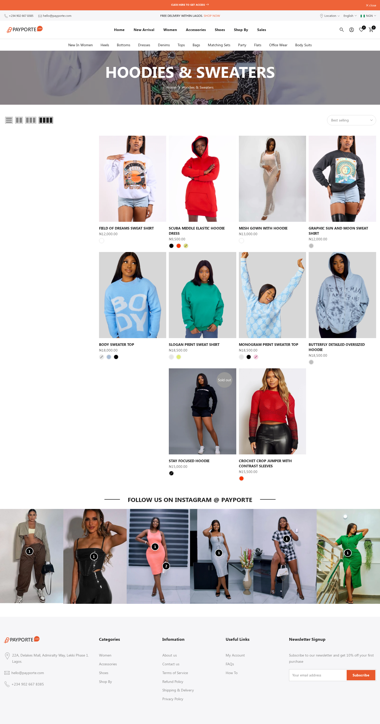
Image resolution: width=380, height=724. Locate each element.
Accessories (196, 29)
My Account (235, 655)
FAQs (230, 663)
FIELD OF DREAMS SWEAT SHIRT (126, 228)
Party (242, 44)
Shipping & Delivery (178, 690)
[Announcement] (192, 5)
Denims (164, 44)
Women (170, 29)
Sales (261, 29)
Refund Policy (172, 681)
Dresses (144, 44)
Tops (181, 44)
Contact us (170, 663)
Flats (257, 44)
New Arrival (144, 29)
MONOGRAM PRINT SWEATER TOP (268, 344)
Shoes (220, 29)
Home (119, 29)
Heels (105, 44)
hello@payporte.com (57, 15)
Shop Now (212, 15)
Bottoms (123, 44)
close (10, 5)
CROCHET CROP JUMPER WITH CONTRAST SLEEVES (265, 463)
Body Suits (303, 44)
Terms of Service (175, 672)
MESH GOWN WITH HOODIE (263, 228)
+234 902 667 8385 (21, 15)
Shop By (241, 29)
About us (169, 655)
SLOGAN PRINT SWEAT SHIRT (194, 344)
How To (232, 672)
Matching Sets (219, 44)
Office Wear (278, 44)
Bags (196, 44)
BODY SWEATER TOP (116, 344)
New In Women (80, 44)
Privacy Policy (172, 698)
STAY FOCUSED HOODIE (189, 460)
